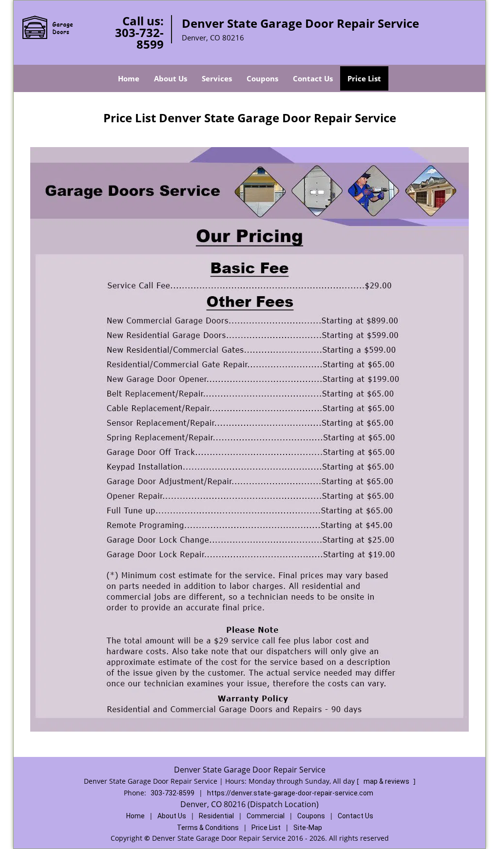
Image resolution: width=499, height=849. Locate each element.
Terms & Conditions (208, 827)
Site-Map (307, 827)
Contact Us (313, 78)
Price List (364, 78)
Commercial (266, 816)
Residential (216, 816)
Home (128, 78)
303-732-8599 (139, 38)
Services (217, 78)
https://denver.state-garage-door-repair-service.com (290, 793)
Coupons (262, 78)
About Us (170, 78)
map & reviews (387, 781)
